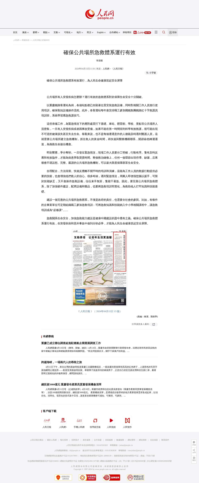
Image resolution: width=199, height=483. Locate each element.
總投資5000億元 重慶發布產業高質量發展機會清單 (71, 384)
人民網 (16, 40)
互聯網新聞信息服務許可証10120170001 (61, 456)
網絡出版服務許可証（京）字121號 (115, 461)
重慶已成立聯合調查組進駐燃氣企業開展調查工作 (71, 343)
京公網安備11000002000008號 (159, 461)
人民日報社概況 (36, 440)
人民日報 (47, 427)
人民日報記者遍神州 (41, 40)
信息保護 (154, 440)
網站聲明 (131, 440)
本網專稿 (48, 336)
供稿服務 (109, 440)
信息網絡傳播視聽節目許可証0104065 (43, 461)
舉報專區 (127, 32)
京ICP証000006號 (138, 461)
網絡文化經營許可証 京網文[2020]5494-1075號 (79, 461)
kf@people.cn (75, 451)
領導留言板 (95, 427)
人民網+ (63, 427)
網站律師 (142, 440)
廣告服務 (86, 440)
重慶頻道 (26, 40)
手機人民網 (79, 427)
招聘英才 (75, 440)
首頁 (15, 32)
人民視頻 (111, 427)
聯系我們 (165, 440)
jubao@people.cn (126, 445)
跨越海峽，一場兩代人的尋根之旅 (61, 362)
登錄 (174, 32)
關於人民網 (52, 440)
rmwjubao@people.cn (136, 451)
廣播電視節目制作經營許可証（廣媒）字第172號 (134, 456)
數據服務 (120, 440)
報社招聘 (64, 440)
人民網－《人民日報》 (113, 69)
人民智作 (127, 427)
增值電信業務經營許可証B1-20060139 (95, 456)
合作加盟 (98, 440)
